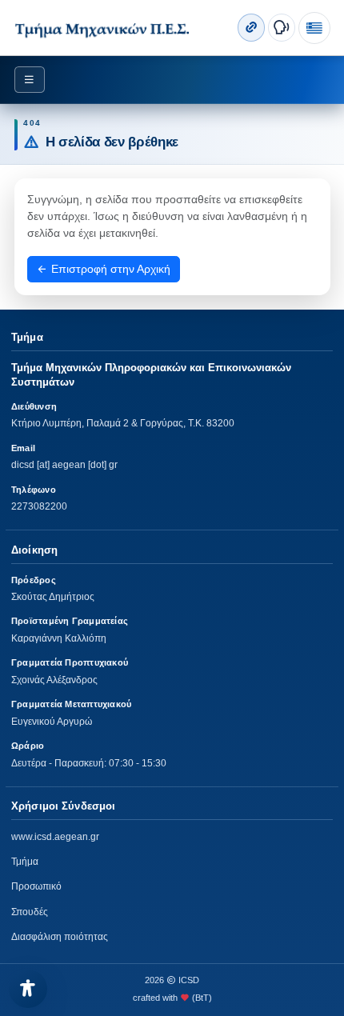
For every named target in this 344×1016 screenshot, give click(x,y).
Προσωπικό (36, 886)
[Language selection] (314, 28)
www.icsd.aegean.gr (55, 836)
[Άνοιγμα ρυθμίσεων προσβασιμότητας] (28, 989)
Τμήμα (24, 861)
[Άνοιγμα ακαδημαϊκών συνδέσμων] (251, 27)
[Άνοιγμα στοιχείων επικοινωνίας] (281, 27)
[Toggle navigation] (29, 80)
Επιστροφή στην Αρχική (109, 268)
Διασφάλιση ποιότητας (59, 936)
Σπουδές (29, 912)
